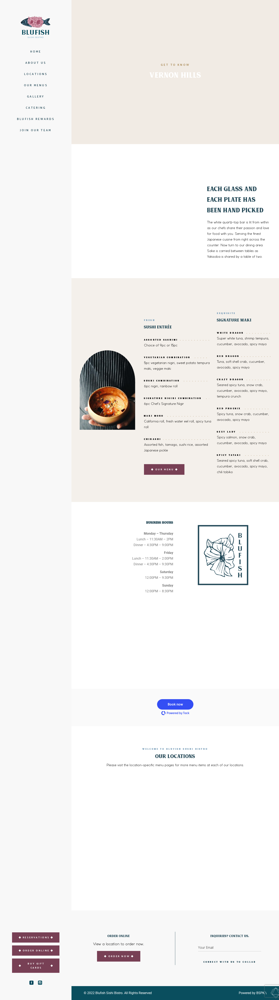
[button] (175, 704)
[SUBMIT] (258, 949)
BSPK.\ (261, 993)
